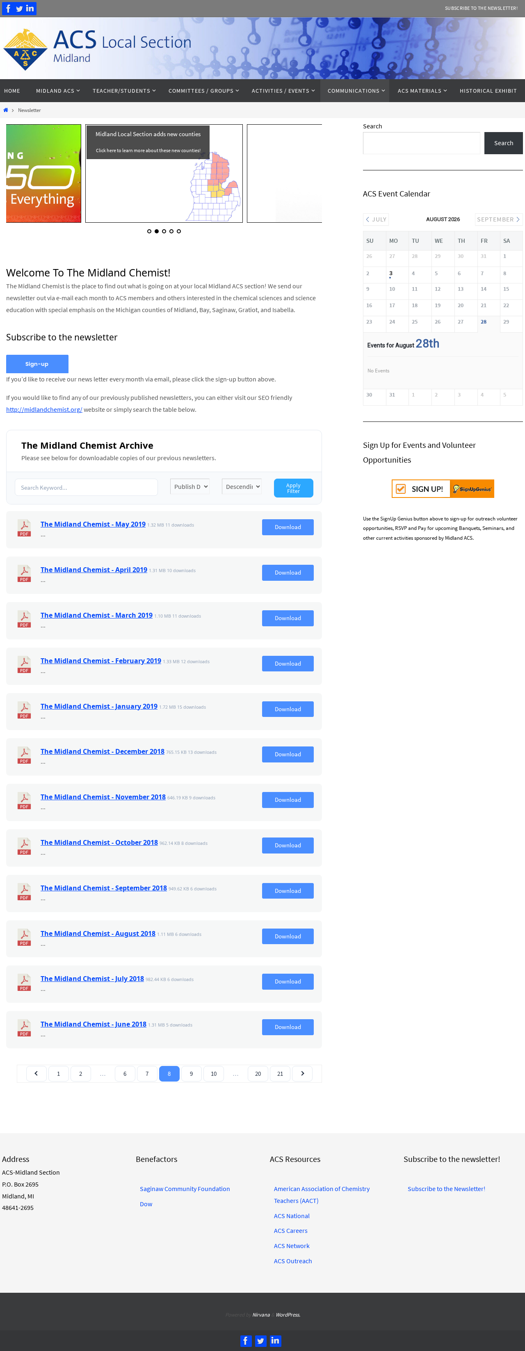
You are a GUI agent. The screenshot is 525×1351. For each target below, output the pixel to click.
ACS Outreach (293, 1261)
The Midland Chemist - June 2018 (93, 1024)
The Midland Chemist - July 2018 (92, 978)
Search (372, 126)
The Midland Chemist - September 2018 (104, 887)
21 (280, 1073)
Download (288, 527)
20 (258, 1073)
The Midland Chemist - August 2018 (98, 933)
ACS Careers (291, 1230)
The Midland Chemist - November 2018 (103, 796)
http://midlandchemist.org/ (44, 409)
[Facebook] (8, 8)
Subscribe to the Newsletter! (481, 8)
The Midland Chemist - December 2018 (102, 751)
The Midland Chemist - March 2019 (97, 615)
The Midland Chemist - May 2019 (93, 524)
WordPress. (288, 1314)
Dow (146, 1204)
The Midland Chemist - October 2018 (99, 842)
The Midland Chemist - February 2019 (101, 660)
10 (214, 1073)
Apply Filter (293, 488)
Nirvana (261, 1314)
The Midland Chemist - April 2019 (94, 569)
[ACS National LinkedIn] (30, 8)
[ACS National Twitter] (19, 8)
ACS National (292, 1216)
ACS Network (292, 1245)
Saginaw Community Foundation (185, 1188)
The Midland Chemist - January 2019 (99, 706)
